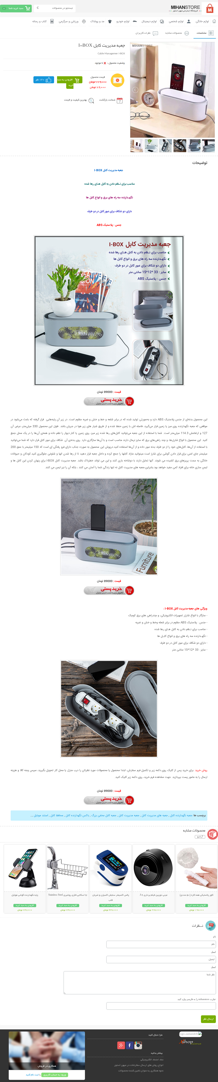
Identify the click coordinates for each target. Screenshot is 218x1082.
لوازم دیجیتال (149, 21)
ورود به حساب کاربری (54, 1074)
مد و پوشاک (97, 21)
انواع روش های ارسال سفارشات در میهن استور (139, 1065)
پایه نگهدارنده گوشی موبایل (24, 895)
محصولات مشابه (173, 33)
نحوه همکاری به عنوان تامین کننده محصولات (141, 1070)
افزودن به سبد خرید (65, 82)
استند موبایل (41, 815)
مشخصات (201, 33)
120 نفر (40, 79)
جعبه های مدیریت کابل (155, 815)
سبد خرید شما (16, 8)
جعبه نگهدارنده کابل (181, 815)
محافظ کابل (56, 815)
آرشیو (200, 837)
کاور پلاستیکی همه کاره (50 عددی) (196, 895)
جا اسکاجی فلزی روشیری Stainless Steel (67, 895)
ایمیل (213, 952)
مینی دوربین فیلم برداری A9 (153, 895)
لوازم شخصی (176, 21)
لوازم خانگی (202, 21)
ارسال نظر (208, 1019)
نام (214, 936)
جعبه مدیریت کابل (129, 815)
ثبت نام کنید (32, 1074)
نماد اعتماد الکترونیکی (152, 1059)
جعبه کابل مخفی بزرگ (103, 815)
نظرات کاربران (143, 33)
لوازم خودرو (122, 21)
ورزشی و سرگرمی (68, 21)
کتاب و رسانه (39, 21)
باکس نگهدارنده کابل (77, 815)
